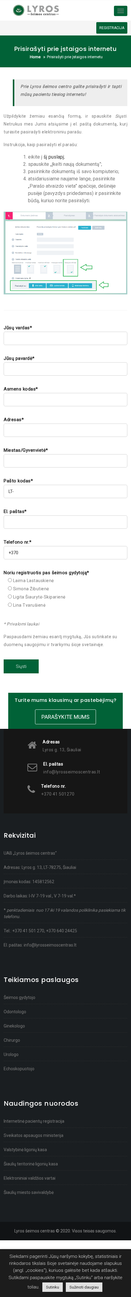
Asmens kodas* (21, 389)
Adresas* (14, 419)
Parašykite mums (65, 717)
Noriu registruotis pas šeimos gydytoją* (46, 572)
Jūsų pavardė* (19, 358)
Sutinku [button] (52, 1287)
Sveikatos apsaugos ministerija (33, 1135)
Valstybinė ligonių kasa (25, 1149)
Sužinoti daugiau (84, 1287)
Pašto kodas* (18, 481)
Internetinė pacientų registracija (34, 1121)
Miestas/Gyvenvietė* (26, 450)
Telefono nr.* (18, 542)
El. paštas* (15, 511)
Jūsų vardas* (18, 327)
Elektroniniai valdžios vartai (29, 1178)
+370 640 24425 (61, 930)
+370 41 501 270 (28, 930)
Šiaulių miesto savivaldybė (29, 1192)
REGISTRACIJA (111, 28)
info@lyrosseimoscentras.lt (50, 945)
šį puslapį (54, 157)
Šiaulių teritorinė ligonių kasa (31, 1163)
